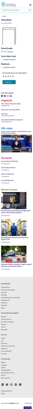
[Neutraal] (8, 76)
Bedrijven (4, 316)
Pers (2, 341)
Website (3, 362)
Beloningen (4, 329)
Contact (3, 338)
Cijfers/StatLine (5, 287)
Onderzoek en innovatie (8, 346)
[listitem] (2, 96)
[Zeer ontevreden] (3, 76)
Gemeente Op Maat (9, 67)
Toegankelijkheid (6, 370)
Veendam (10, 51)
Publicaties (4, 302)
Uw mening (28, 408)
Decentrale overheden (7, 321)
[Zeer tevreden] (13, 76)
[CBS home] (8, 4)
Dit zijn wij (4, 343)
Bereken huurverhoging (8, 290)
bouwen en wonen (9, 59)
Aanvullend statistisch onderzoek (10, 297)
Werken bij (4, 348)
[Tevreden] (10, 76)
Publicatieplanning (6, 391)
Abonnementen (5, 378)
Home (4, 16)
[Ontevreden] (6, 76)
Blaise (2, 308)
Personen (3, 324)
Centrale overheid (6, 319)
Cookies (3, 367)
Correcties (4, 353)
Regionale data (5, 300)
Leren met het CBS (6, 351)
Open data (4, 292)
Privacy (3, 327)
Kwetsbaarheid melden (7, 372)
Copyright (4, 365)
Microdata (4, 295)
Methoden (4, 305)
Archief (3, 375)
